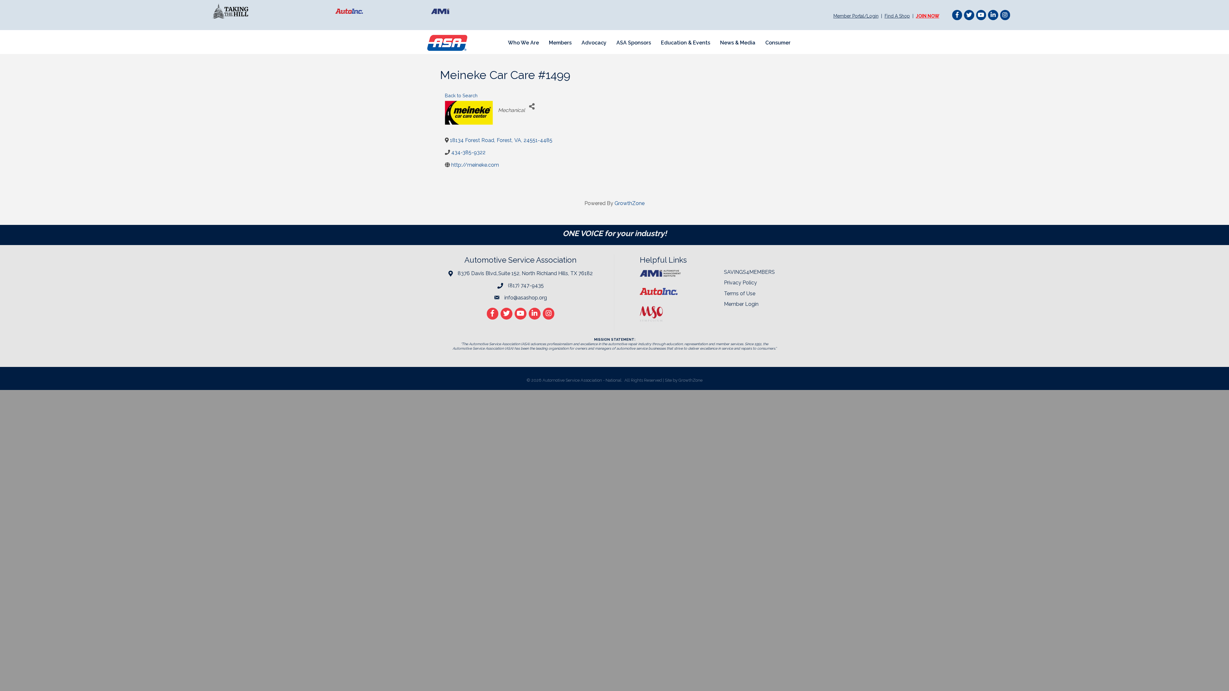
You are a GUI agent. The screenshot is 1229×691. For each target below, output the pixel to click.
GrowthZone (629, 203)
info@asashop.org (525, 298)
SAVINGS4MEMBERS (749, 272)
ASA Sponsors (633, 43)
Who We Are (523, 43)
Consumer (778, 43)
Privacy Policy (740, 283)
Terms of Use (739, 293)
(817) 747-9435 (526, 285)
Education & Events (685, 43)
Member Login (741, 304)
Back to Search (461, 95)
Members (560, 43)
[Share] (532, 106)
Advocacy (594, 43)
